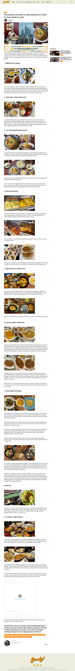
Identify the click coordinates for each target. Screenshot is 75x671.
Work (17, 2)
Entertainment (48, 2)
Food (21, 2)
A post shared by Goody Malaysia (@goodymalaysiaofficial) (20, 614)
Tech (24, 2)
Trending (13, 2)
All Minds (45, 667)
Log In (40, 667)
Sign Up (35, 667)
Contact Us (23, 667)
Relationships (29, 2)
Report (46, 644)
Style (34, 2)
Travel (43, 2)
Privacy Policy (51, 667)
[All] (71, 2)
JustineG (14, 640)
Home (38, 2)
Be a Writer (29, 667)
